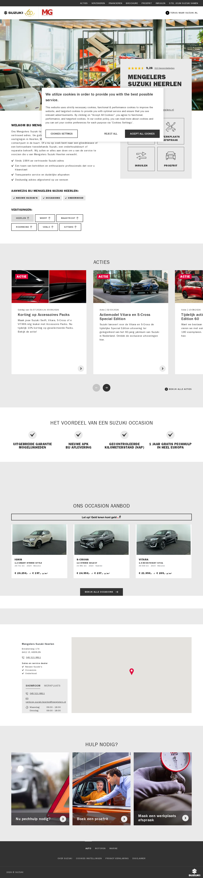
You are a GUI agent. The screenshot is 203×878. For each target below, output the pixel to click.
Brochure (132, 3)
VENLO (46, 227)
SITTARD (68, 227)
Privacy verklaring (117, 858)
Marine (113, 848)
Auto (88, 848)
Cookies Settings (62, 133)
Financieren (115, 3)
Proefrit (147, 3)
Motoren (100, 848)
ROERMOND (22, 227)
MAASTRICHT (68, 218)
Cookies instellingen (89, 858)
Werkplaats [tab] (52, 685)
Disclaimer (138, 858)
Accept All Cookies (142, 133)
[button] (131, 671)
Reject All (110, 133)
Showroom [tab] (33, 685)
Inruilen (160, 3)
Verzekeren (98, 3)
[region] (103, 115)
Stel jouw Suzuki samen (183, 3)
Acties (84, 3)
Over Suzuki (65, 858)
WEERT (43, 218)
